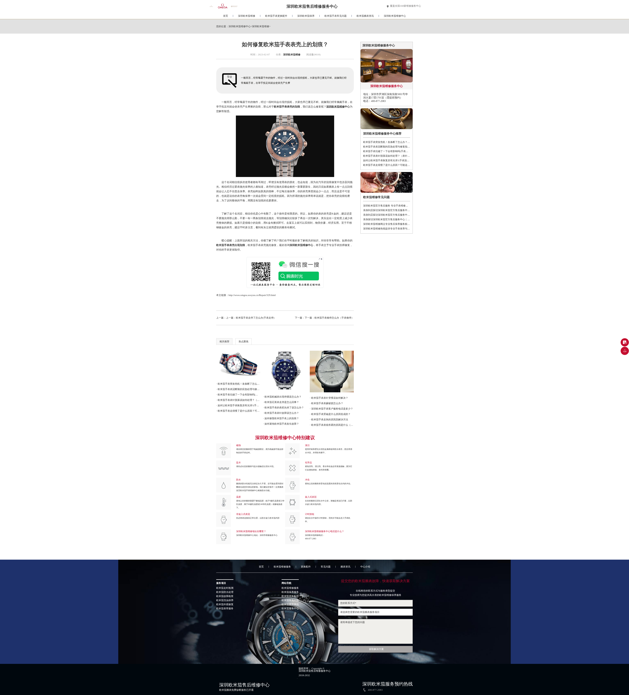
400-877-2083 (310, 539)
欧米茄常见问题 (290, 600)
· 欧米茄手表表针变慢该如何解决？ (329, 398)
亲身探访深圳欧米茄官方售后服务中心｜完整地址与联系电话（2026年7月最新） (386, 219)
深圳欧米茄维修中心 (395, 16)
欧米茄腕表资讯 (365, 16)
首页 (225, 16)
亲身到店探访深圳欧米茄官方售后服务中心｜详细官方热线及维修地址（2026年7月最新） (386, 210)
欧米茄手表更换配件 (276, 16)
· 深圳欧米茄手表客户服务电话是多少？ (331, 408)
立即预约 (315, 354)
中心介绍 (365, 567)
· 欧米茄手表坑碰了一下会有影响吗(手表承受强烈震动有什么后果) (238, 394)
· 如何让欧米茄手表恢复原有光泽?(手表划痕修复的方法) (238, 405)
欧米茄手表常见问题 (335, 16)
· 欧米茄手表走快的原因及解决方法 (329, 419)
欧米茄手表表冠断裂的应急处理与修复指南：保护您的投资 (386, 146)
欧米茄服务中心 (290, 608)
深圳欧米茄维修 (246, 16)
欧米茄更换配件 (290, 596)
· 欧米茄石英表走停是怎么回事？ (281, 402)
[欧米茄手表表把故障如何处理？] (285, 371)
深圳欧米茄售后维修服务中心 (315, 671)
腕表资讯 (345, 567)
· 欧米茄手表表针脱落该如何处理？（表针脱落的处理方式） (238, 400)
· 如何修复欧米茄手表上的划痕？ (281, 418)
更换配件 (306, 567)
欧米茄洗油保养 (224, 600)
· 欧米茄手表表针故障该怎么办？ (281, 413)
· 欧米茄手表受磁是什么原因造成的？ (330, 414)
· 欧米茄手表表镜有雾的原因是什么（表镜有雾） (332, 425)
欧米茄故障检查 (224, 596)
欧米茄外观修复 (224, 604)
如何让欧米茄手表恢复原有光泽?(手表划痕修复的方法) (386, 160)
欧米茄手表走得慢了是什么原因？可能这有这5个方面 (386, 165)
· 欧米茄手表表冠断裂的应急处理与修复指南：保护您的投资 (238, 389)
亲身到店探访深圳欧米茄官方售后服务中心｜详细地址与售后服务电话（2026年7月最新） (386, 215)
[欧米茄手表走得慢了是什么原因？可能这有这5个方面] (238, 364)
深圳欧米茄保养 (305, 16)
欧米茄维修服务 (282, 567)
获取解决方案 (376, 649)
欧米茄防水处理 (224, 592)
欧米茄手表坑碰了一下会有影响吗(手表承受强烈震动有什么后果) (386, 151)
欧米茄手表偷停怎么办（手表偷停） (334, 317)
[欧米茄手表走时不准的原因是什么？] (332, 371)
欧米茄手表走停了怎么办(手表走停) (255, 317)
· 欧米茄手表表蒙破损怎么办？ (326, 403)
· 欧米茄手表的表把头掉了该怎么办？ (283, 407)
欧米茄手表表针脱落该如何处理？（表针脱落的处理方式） (386, 156)
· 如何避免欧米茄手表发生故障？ (281, 423)
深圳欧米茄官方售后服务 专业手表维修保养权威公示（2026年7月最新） (386, 205)
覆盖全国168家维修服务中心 (405, 6)
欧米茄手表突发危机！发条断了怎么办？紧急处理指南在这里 (386, 142)
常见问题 (326, 567)
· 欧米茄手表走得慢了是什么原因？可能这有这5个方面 (238, 411)
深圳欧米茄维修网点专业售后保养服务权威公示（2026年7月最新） (386, 224)
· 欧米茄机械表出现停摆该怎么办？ (282, 396)
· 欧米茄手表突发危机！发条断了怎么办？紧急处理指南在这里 (238, 383)
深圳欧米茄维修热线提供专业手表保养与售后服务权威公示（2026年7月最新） (386, 228)
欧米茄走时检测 (224, 588)
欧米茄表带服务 (224, 608)
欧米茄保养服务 (290, 592)
